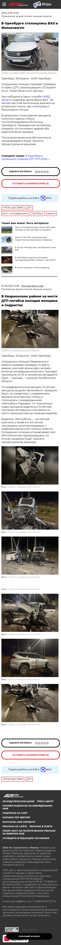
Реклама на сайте (15, 826)
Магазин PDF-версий (16, 817)
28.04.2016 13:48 (10, 12)
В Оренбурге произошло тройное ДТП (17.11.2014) (24, 157)
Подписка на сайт (15, 813)
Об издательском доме (18, 801)
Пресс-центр (45, 801)
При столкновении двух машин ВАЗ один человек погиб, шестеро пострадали (35, 228)
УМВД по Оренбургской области (20, 350)
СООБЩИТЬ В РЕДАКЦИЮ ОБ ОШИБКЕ (26, 838)
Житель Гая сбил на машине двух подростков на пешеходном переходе (33, 238)
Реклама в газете (40, 826)
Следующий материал (29, 936)
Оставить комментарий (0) (30, 183)
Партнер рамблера (29, 930)
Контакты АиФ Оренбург (19, 822)
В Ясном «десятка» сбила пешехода (32, 267)
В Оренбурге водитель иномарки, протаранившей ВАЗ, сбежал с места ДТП (35, 258)
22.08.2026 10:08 (10, 285)
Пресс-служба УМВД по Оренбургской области (29, 72)
